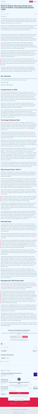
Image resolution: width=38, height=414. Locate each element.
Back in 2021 (3, 42)
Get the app (23, 411)
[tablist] (5, 358)
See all (3, 394)
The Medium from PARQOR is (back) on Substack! (11, 373)
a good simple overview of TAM (11, 95)
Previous (4, 350)
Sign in (35, 1)
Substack (15, 412)
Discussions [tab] (8, 370)
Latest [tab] (5, 370)
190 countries (15, 36)
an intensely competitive (31, 314)
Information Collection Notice (18, 396)
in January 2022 (4, 194)
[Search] (36, 370)
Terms (21, 409)
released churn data (27, 132)
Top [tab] (2, 370)
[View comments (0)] (5, 14)
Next (34, 350)
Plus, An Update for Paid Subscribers (7, 374)
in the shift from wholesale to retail (16, 259)
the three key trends (6, 25)
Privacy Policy (26, 396)
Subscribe (31, 1)
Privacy (19, 409)
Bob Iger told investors (17, 55)
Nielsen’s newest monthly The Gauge (8, 122)
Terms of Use (24, 395)
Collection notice (25, 409)
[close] (28, 378)
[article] (19, 375)
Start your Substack (17, 411)
